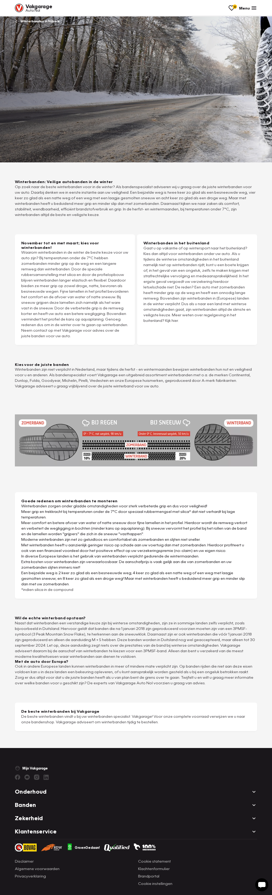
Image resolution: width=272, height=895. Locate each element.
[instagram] (36, 777)
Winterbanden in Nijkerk (40, 21)
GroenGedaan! (87, 847)
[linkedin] (46, 777)
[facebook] (17, 777)
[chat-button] (261, 884)
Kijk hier (171, 320)
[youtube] (27, 777)
